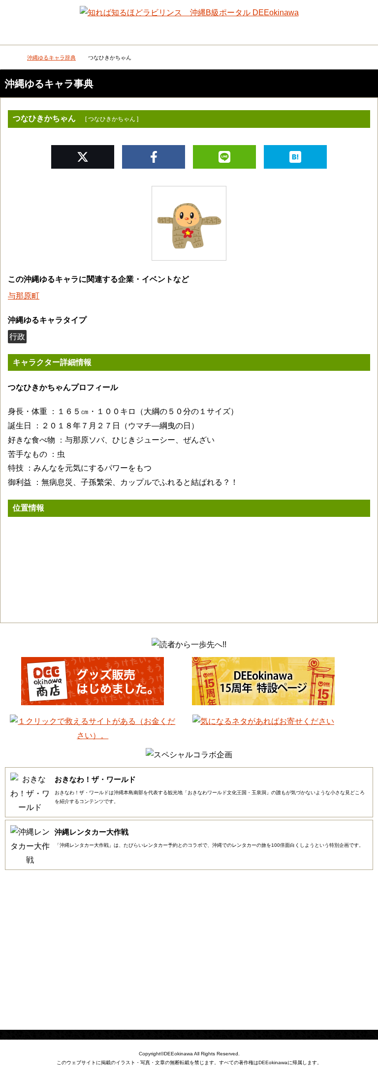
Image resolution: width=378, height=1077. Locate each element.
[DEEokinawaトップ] (10, 58)
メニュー (17, 20)
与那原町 (23, 296)
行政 (17, 336)
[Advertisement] (189, 951)
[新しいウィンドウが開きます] (92, 702)
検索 (360, 17)
